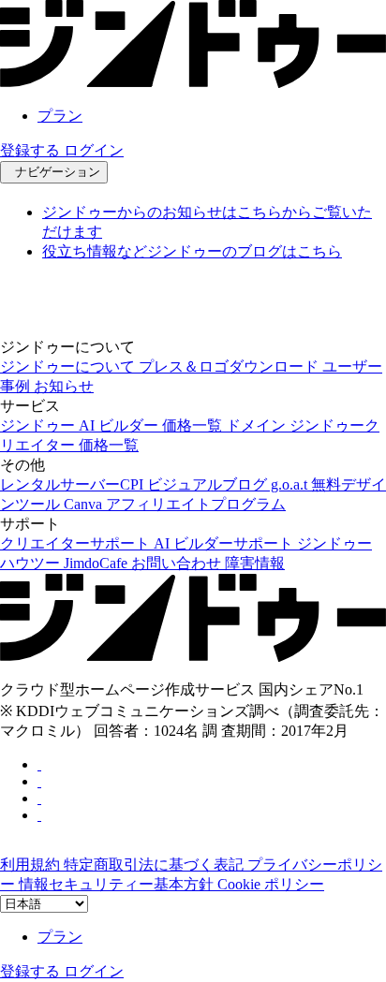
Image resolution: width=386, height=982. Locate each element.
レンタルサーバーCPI (73, 484)
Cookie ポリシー (270, 884)
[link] (193, 83)
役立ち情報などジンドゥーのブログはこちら (192, 251)
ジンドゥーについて (69, 366)
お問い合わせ (178, 563)
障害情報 (255, 563)
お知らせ (64, 386)
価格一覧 (194, 425)
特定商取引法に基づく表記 (155, 864)
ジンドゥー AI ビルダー (81, 425)
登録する (32, 150)
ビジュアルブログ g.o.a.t (229, 484)
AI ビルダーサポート (225, 543)
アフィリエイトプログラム (196, 504)
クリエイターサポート (77, 543)
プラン (59, 116)
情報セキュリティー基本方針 (118, 884)
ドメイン (258, 425)
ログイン (94, 150)
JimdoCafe (97, 563)
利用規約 (32, 864)
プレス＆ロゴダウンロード (230, 366)
